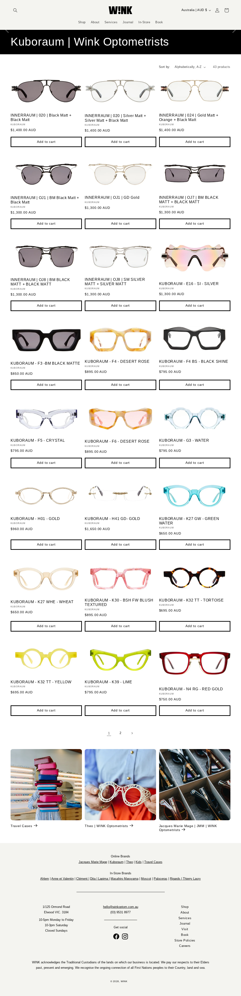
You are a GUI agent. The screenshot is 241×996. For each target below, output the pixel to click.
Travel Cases (21, 826)
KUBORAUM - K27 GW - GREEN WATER (189, 521)
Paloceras (160, 878)
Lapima (103, 878)
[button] (15, 10)
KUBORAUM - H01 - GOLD (35, 519)
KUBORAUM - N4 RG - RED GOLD (191, 689)
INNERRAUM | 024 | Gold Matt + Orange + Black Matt (188, 117)
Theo (129, 862)
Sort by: (164, 67)
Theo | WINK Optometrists (106, 826)
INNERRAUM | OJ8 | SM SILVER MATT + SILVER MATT (115, 281)
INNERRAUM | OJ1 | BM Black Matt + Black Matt (45, 200)
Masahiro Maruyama (124, 878)
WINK (124, 981)
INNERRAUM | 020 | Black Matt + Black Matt (41, 117)
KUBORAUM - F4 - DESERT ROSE (117, 361)
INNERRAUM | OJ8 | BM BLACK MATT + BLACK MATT (40, 282)
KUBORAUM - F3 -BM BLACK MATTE (45, 363)
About (185, 912)
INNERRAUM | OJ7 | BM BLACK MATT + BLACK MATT (189, 199)
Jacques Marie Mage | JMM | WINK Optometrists (188, 828)
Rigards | (176, 878)
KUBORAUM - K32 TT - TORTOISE (191, 600)
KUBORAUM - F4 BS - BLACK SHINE (194, 361)
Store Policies (184, 940)
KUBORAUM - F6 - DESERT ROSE (117, 441)
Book (185, 935)
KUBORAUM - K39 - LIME (108, 682)
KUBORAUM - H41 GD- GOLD (112, 519)
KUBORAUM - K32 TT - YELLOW (41, 682)
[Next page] (132, 733)
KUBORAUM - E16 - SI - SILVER (189, 284)
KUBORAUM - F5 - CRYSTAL (38, 440)
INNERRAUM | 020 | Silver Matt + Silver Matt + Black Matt (115, 118)
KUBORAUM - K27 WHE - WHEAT (42, 602)
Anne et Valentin (62, 878)
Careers (185, 946)
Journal (184, 924)
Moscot (146, 878)
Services (184, 918)
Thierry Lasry (192, 878)
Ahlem (44, 878)
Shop (185, 907)
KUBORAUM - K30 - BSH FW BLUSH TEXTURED (119, 602)
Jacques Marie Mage (93, 862)
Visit (184, 929)
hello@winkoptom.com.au (120, 907)
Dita (93, 878)
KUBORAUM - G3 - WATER (184, 440)
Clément (82, 878)
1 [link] (109, 733)
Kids (139, 862)
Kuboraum (117, 862)
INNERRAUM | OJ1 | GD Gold (112, 197)
